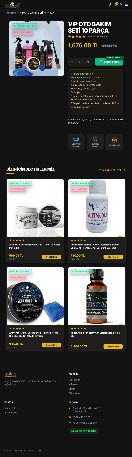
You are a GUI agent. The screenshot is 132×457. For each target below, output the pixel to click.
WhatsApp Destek (85, 431)
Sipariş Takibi (11, 408)
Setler (72, 388)
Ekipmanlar (74, 393)
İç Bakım (73, 384)
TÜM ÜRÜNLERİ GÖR (112, 170)
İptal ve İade (10, 412)
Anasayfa (11, 12)
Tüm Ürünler (75, 379)
